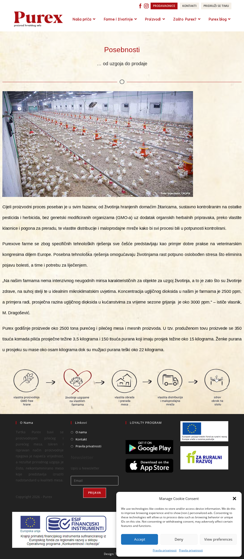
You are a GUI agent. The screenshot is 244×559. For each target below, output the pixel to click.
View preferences (218, 539)
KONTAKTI (189, 6)
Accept (139, 539)
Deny (179, 539)
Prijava (94, 493)
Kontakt (81, 439)
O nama (81, 432)
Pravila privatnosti (165, 550)
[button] (234, 498)
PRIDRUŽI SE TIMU (216, 6)
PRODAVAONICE (164, 6)
